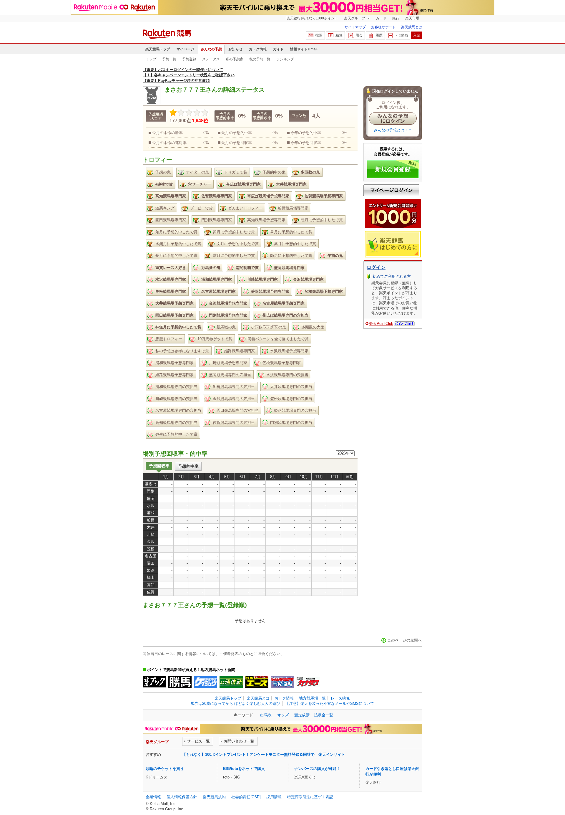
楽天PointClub (381, 323)
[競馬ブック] (154, 682)
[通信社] (231, 682)
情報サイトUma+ (304, 49)
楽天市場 (412, 18)
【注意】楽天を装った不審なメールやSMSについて (329, 703)
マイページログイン (391, 190)
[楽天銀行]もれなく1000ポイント (312, 18)
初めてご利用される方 (392, 276)
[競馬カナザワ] (308, 682)
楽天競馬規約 (214, 797)
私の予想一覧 (259, 59)
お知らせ (235, 49)
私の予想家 (234, 59)
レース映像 (340, 698)
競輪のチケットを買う (165, 768)
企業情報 (153, 797)
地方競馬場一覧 (312, 698)
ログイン (376, 267)
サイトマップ (355, 27)
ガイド (278, 49)
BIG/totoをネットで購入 (244, 768)
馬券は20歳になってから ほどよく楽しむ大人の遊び (235, 703)
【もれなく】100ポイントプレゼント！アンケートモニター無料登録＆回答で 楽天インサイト (263, 754)
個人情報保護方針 (182, 797)
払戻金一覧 (323, 715)
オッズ (283, 715)
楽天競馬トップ (157, 49)
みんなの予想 (211, 49)
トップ (151, 59)
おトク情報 (258, 49)
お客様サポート (383, 27)
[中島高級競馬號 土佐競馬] (282, 682)
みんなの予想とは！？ (393, 130)
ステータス (211, 59)
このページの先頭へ (404, 640)
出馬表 (266, 715)
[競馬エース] (256, 682)
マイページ (185, 49)
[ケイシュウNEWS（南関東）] (205, 682)
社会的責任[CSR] (246, 797)
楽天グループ (355, 18)
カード (381, 18)
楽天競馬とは (411, 27)
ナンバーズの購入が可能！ (317, 768)
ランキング (285, 59)
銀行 (395, 18)
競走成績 (302, 715)
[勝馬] (180, 682)
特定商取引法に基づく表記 (310, 797)
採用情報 (274, 797)
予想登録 (189, 59)
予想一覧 (169, 59)
